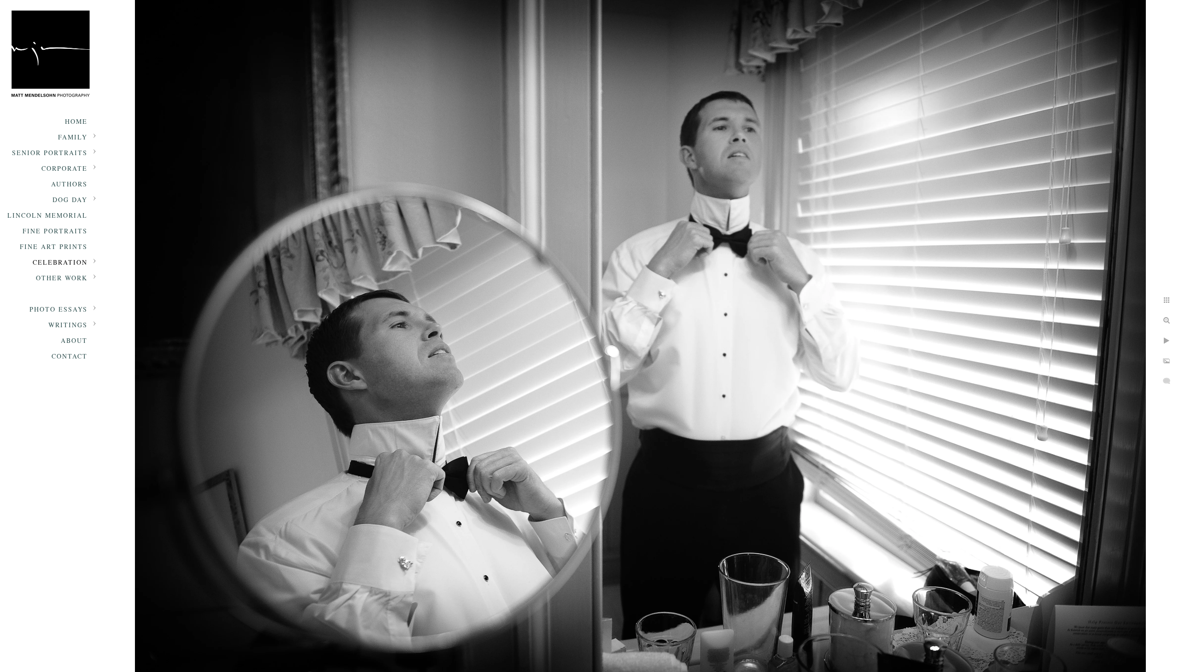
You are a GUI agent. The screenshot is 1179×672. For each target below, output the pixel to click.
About (74, 340)
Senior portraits (50, 152)
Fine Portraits (55, 230)
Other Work (62, 277)
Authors (69, 184)
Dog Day (70, 199)
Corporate (64, 168)
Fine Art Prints (54, 246)
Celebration (60, 262)
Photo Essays (58, 309)
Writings (68, 324)
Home (76, 121)
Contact (70, 356)
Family (73, 137)
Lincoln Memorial (47, 215)
